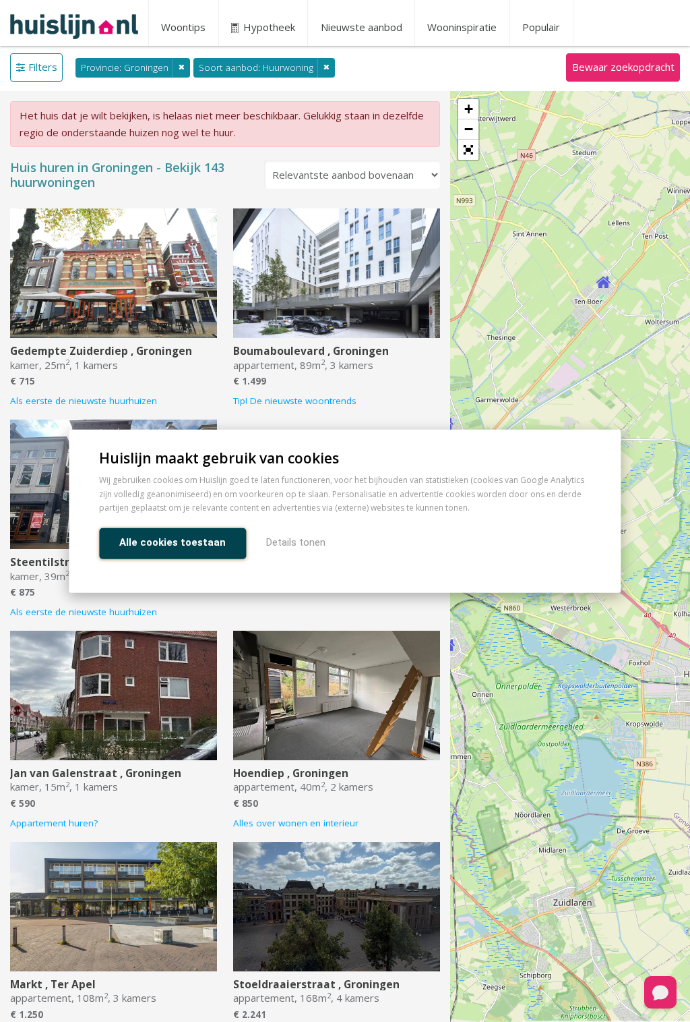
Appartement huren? (54, 823)
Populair (541, 27)
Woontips (183, 27)
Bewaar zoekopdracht (623, 67)
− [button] (468, 129)
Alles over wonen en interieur (295, 823)
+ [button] (468, 109)
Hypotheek (268, 27)
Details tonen (295, 542)
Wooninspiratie (462, 27)
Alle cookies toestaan (172, 542)
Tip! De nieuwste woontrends (294, 401)
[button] (468, 150)
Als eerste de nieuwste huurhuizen (83, 401)
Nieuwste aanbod (361, 27)
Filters (42, 67)
